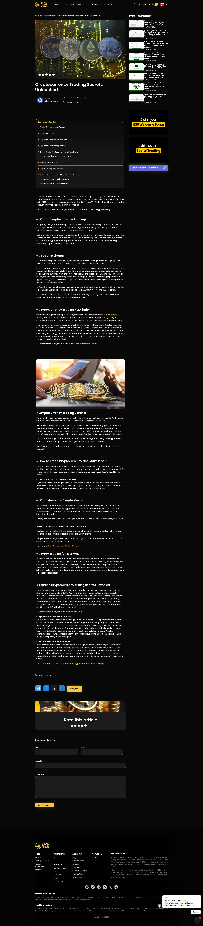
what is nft (78, 611)
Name (38, 747)
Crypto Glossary (79, 877)
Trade (56, 4)
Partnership (68, 4)
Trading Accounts (42, 861)
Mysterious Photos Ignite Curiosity (55, 179)
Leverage (38, 870)
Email (83, 747)
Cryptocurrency (50, 15)
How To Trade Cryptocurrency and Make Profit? (59, 152)
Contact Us (58, 881)
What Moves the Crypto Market (53, 162)
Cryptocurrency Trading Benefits (53, 146)
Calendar (76, 867)
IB (54, 857)
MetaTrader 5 (40, 857)
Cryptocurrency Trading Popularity (54, 139)
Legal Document (60, 868)
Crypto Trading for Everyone (51, 168)
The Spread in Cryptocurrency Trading (57, 156)
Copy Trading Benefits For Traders (63, 546)
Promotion (94, 4)
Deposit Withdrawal (39, 865)
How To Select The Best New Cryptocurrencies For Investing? (75, 663)
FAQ (55, 871)
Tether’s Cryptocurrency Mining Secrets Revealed (60, 175)
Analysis (75, 864)
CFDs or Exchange (47, 133)
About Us (106, 4)
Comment (40, 774)
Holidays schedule (79, 870)
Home (38, 15)
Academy (81, 4)
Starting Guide (78, 861)
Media (56, 878)
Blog (74, 857)
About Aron (58, 875)
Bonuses (95, 857)
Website (38, 761)
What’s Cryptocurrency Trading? (53, 127)
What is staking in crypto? (86, 343)
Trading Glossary (79, 874)
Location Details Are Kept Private (54, 183)
